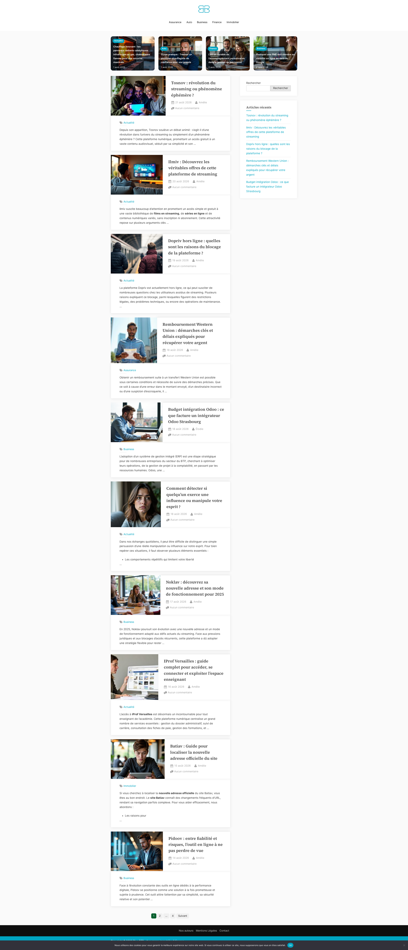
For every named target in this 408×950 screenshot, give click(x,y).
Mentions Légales (206, 930)
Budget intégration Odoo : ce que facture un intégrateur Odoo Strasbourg (196, 415)
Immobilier (233, 22)
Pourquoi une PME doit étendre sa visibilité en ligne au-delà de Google (275, 58)
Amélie (203, 102)
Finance (217, 22)
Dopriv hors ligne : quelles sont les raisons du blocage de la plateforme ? (194, 247)
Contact (224, 930)
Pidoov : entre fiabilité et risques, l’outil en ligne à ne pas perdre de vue (195, 845)
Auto (189, 22)
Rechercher (253, 83)
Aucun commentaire (187, 108)
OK (290, 945)
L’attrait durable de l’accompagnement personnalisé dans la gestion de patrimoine (226, 58)
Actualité (118, 40)
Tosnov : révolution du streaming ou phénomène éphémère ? (196, 89)
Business (202, 22)
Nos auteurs (186, 930)
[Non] (404, 945)
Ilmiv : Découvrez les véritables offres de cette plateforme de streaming (192, 168)
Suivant (182, 915)
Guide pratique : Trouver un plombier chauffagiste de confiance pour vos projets (176, 58)
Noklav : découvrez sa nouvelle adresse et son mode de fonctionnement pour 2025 (195, 588)
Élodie (199, 429)
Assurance (175, 22)
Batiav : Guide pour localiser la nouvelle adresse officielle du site (193, 752)
